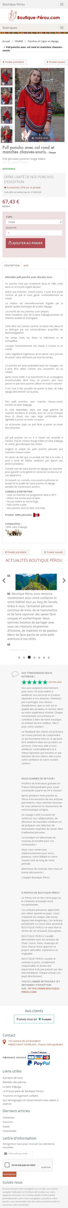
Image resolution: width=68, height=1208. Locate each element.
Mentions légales (19, 1176)
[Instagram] (24, 1163)
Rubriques (10, 28)
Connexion (8, 1090)
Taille (9, 216)
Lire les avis (55, 654)
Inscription (9, 1147)
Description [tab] (12, 265)
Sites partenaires (40, 1176)
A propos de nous (13, 1050)
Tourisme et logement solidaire (20, 1068)
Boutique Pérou (14, 4)
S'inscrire (8, 1094)
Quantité (11, 227)
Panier (6, 1099)
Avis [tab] (26, 265)
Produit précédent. (14, 62)
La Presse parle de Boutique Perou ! (23, 1064)
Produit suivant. (57, 62)
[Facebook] (7, 1163)
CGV (5, 1176)
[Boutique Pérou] (34, 15)
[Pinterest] (15, 1163)
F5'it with (59, 1178)
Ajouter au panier (27, 243)
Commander (10, 1103)
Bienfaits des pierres (14, 1055)
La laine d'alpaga (12, 1059)
